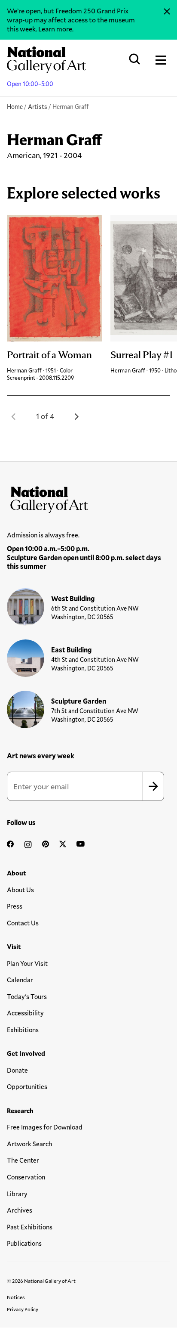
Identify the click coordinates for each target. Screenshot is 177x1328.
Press (14, 906)
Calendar (20, 979)
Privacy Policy (22, 1309)
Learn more (55, 28)
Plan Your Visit (27, 963)
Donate (17, 1070)
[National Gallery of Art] (88, 498)
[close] (167, 11)
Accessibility (25, 1012)
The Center (23, 1160)
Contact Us (23, 922)
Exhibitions (23, 1029)
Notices (16, 1297)
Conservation (26, 1177)
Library (17, 1193)
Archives (19, 1210)
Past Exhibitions (29, 1227)
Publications (24, 1243)
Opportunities (27, 1086)
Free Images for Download (44, 1127)
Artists (37, 106)
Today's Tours (27, 996)
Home (15, 106)
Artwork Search (29, 1143)
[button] (14, 416)
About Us (20, 889)
